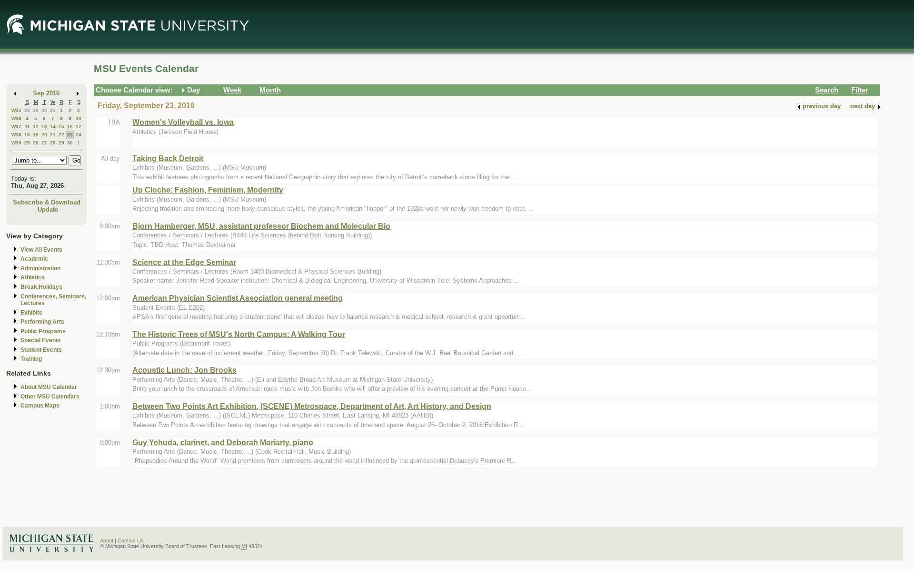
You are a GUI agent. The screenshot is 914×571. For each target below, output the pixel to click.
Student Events (41, 350)
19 (36, 134)
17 (78, 126)
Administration (40, 268)
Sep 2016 (46, 93)
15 (61, 126)
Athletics (32, 277)
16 (70, 126)
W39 (16, 142)
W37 (16, 126)
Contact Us (131, 540)
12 (36, 126)
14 (53, 126)
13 (44, 126)
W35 (16, 110)
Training (31, 359)
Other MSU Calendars (49, 396)
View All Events (41, 249)
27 (44, 142)
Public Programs (43, 331)
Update (48, 209)
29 (36, 110)
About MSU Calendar (48, 387)
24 (78, 134)
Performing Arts (42, 321)
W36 (16, 118)
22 (61, 134)
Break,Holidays (41, 287)
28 (27, 110)
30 (44, 110)
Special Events (40, 340)
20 (44, 134)
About (106, 540)
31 (53, 110)
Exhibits (31, 312)
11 (27, 126)
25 (27, 142)
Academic (34, 258)
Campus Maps (40, 405)
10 (78, 118)
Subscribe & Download (46, 202)
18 (27, 134)
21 (53, 134)
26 (36, 142)
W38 (16, 134)
